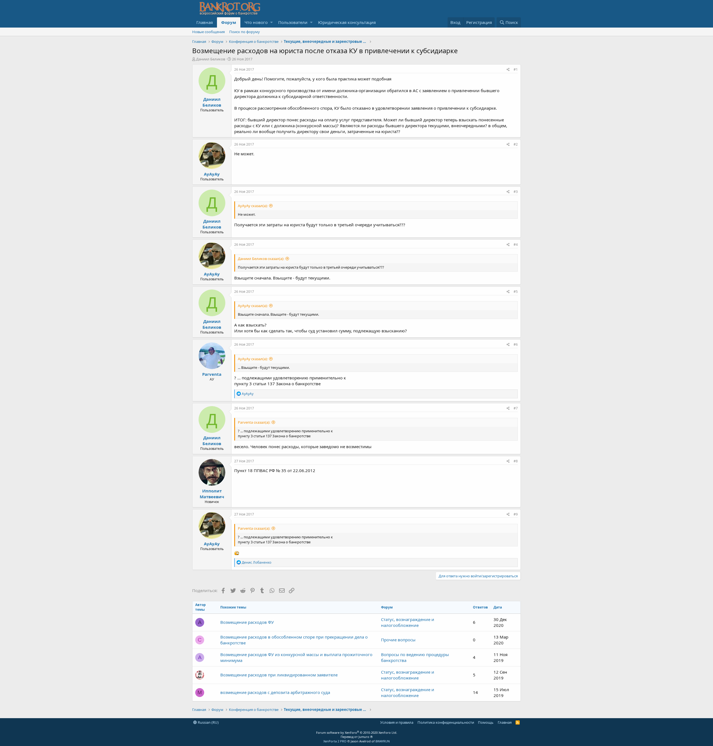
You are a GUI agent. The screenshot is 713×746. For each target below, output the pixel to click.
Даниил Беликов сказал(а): (261, 258)
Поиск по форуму (244, 31)
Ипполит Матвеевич (212, 493)
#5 (516, 291)
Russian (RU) (208, 722)
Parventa (211, 374)
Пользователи (292, 22)
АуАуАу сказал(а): (253, 205)
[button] (271, 22)
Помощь (486, 722)
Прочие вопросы (398, 639)
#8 (516, 461)
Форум (228, 22)
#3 (516, 191)
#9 (516, 514)
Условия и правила (396, 722)
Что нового (256, 22)
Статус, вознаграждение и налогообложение (407, 622)
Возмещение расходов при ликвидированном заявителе (279, 675)
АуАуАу (212, 174)
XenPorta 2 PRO (334, 741)
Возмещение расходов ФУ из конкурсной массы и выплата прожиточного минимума (296, 657)
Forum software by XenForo (356, 732)
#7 (516, 408)
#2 (516, 144)
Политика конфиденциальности (445, 722)
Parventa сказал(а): (254, 422)
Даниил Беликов (210, 59)
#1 (516, 69)
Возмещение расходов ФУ (247, 622)
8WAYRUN (382, 741)
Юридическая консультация (347, 22)
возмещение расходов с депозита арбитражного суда (275, 692)
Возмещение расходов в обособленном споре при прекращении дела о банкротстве (294, 640)
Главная (204, 22)
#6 (516, 344)
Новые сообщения (208, 31)
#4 (516, 244)
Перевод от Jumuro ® (357, 737)
